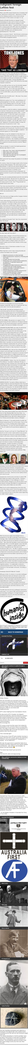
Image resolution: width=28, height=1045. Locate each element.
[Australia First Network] (14, 825)
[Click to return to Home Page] (14, 632)
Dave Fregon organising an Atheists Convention (13, 625)
